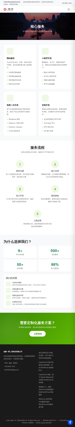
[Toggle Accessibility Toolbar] (70, 422)
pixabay (43, 423)
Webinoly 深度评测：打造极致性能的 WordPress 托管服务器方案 (46, 403)
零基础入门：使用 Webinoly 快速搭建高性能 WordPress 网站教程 (46, 391)
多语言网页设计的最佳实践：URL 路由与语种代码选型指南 (46, 355)
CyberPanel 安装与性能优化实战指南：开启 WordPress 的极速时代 (46, 366)
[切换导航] (68, 9)
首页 (35, 21)
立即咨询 (38, 333)
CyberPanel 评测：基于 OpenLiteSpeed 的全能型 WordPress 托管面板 (46, 378)
